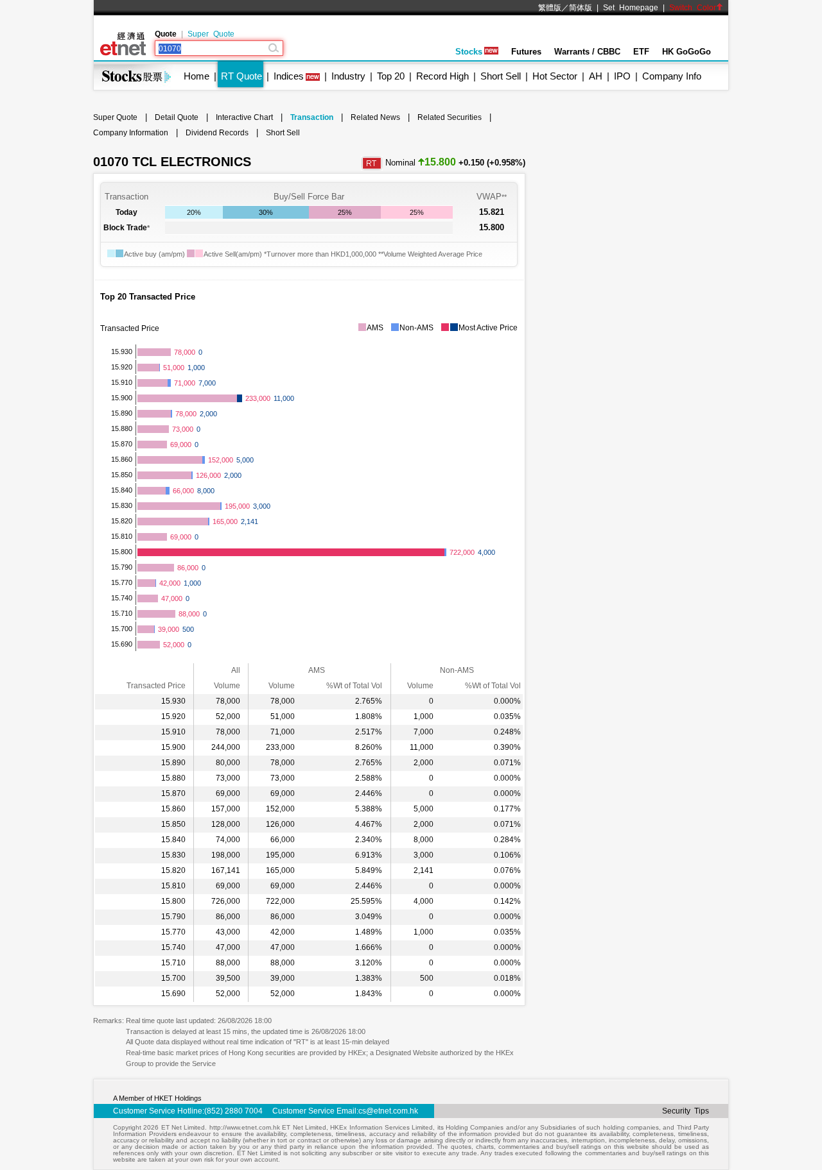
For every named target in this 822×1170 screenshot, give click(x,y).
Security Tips (685, 1110)
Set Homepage (630, 7)
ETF (641, 51)
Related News (375, 117)
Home (196, 76)
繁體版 (549, 7)
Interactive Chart (244, 117)
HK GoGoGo (686, 51)
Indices (289, 76)
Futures (526, 51)
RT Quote (241, 76)
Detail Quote (176, 117)
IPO (622, 76)
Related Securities (449, 117)
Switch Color (692, 7)
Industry (348, 76)
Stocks (468, 51)
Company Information (130, 132)
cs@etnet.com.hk (388, 1110)
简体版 (580, 7)
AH (595, 76)
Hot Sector (554, 76)
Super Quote (211, 34)
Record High (442, 76)
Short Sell (500, 76)
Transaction (311, 117)
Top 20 (391, 76)
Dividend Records (217, 132)
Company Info (671, 76)
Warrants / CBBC (587, 51)
